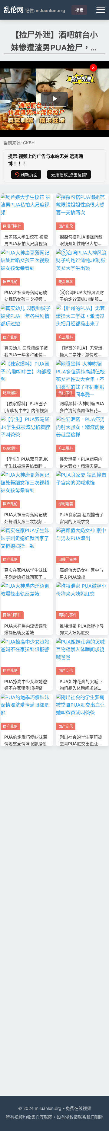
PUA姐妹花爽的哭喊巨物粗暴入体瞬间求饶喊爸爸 (81, 688)
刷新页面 (29, 174)
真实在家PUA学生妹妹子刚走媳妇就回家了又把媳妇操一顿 (25, 576)
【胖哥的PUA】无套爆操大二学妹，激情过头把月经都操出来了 (81, 354)
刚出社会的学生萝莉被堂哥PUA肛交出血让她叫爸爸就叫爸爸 (81, 743)
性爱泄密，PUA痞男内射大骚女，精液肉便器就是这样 (81, 465)
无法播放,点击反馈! (69, 174)
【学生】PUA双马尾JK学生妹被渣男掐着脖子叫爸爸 (26, 465)
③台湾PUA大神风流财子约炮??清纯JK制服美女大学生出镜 (82, 299)
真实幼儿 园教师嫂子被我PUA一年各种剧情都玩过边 (26, 354)
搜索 (79, 10)
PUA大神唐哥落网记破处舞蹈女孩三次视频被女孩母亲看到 (25, 299)
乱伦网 (14, 10)
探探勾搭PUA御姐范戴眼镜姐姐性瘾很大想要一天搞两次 (81, 243)
